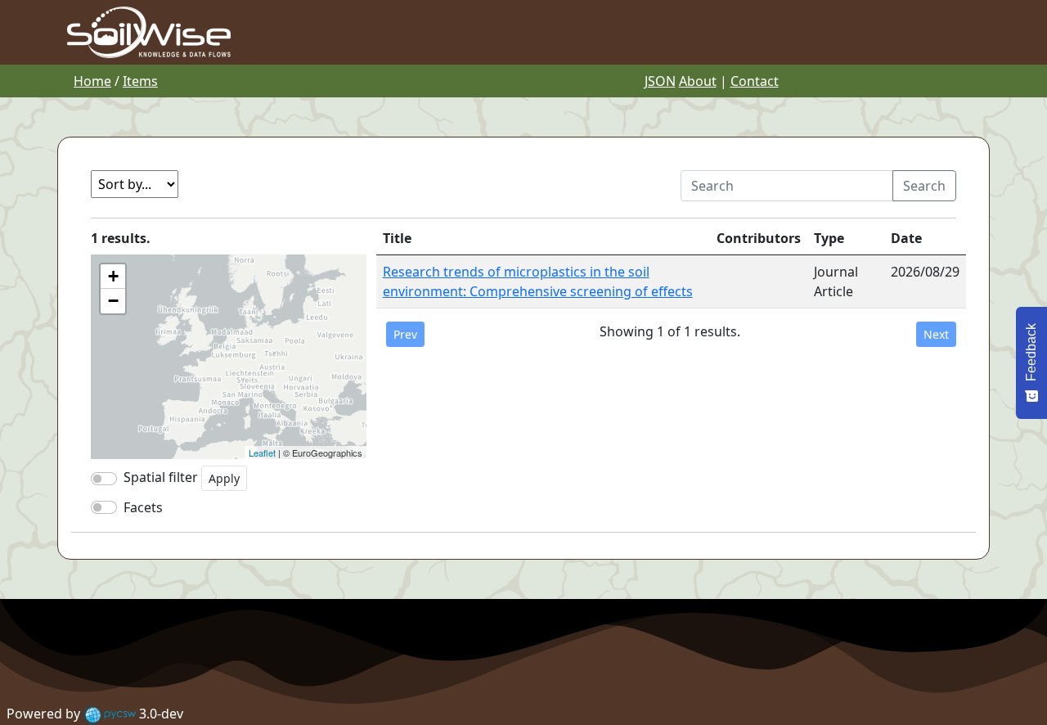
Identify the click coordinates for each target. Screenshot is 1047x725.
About (698, 81)
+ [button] (113, 276)
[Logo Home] (149, 31)
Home (92, 81)
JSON (660, 81)
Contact (754, 81)
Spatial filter (161, 477)
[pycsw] (109, 714)
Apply (224, 478)
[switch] (104, 507)
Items (140, 81)
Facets (143, 507)
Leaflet (262, 452)
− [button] (113, 300)
